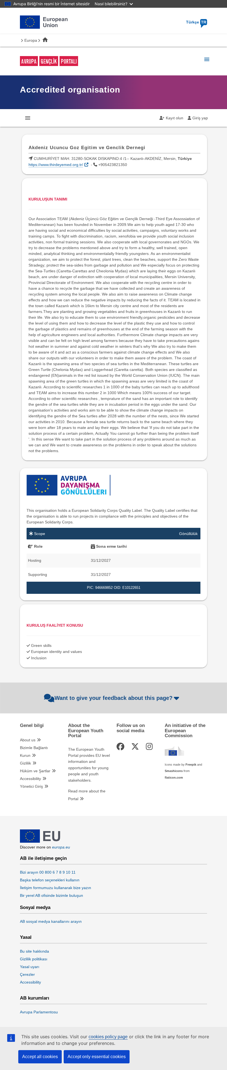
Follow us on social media (131, 728)
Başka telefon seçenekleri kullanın (49, 880)
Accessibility (30, 778)
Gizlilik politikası (33, 959)
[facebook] (121, 746)
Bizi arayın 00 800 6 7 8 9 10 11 (48, 872)
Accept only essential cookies (97, 1056)
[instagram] (150, 746)
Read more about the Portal (86, 795)
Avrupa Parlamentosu (39, 1012)
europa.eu (61, 847)
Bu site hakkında (34, 951)
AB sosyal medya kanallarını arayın (51, 921)
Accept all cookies (40, 1056)
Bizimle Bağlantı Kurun (34, 751)
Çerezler (27, 974)
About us (27, 740)
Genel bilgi (32, 725)
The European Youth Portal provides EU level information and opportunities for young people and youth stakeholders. (89, 764)
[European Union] (40, 841)
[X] (136, 746)
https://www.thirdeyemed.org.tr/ (56, 164)
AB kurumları (34, 998)
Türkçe (196, 22)
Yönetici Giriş (31, 786)
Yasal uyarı (29, 966)
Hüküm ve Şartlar (35, 771)
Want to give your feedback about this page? (113, 698)
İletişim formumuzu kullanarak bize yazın (55, 887)
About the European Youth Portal (85, 730)
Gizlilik (25, 763)
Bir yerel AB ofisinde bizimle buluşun (51, 895)
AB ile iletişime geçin (43, 858)
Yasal (26, 937)
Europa (30, 40)
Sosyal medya (35, 907)
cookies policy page (108, 1036)
